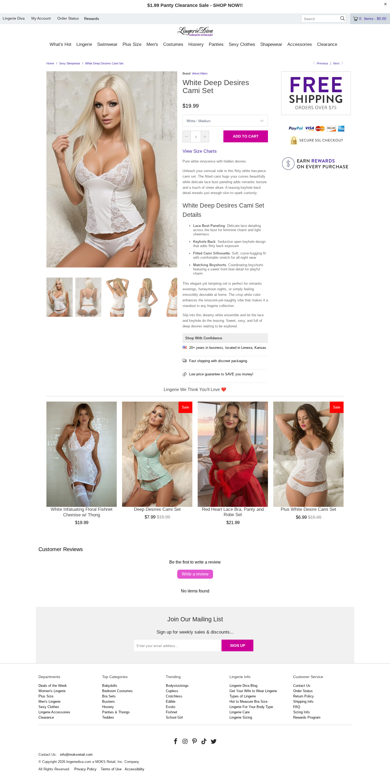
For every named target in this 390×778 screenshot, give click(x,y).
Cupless (172, 691)
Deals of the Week (52, 686)
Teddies (108, 717)
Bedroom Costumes (117, 691)
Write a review (195, 574)
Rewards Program (306, 717)
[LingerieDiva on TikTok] (204, 741)
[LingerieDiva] (195, 32)
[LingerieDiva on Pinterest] (195, 741)
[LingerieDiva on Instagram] (185, 741)
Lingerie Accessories (54, 712)
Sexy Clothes (48, 707)
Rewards (91, 18)
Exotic (171, 707)
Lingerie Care (239, 712)
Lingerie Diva (14, 18)
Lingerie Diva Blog (243, 686)
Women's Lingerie (52, 691)
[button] (60, 45)
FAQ (296, 707)
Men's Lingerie (49, 702)
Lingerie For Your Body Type (251, 707)
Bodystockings (177, 686)
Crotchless (174, 696)
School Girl (174, 717)
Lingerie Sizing (240, 717)
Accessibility (134, 769)
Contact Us (301, 686)
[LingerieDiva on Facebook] (176, 741)
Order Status (68, 18)
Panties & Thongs (116, 712)
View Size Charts (200, 151)
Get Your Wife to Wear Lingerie (253, 691)
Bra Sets (109, 696)
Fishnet (171, 712)
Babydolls (109, 686)
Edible (170, 702)
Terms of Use (111, 769)
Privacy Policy (85, 769)
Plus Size (45, 696)
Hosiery (108, 707)
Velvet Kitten (199, 73)
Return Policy (303, 696)
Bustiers (108, 702)
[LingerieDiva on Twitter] (214, 741)
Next (336, 63)
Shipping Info (303, 702)
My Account (41, 18)
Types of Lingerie (242, 696)
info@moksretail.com (76, 755)
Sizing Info (301, 712)
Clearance (46, 717)
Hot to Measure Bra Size (248, 702)
